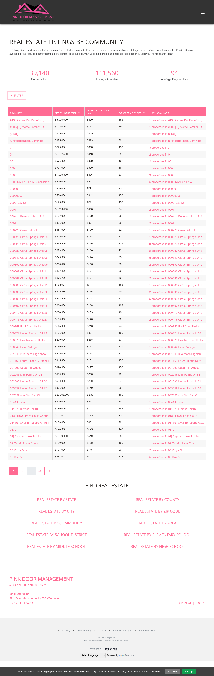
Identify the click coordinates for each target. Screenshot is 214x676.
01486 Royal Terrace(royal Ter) (29, 422)
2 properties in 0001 (161, 209)
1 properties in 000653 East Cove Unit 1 (174, 326)
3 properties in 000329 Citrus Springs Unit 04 (175, 244)
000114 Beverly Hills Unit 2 (27, 216)
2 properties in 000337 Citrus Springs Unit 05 (175, 251)
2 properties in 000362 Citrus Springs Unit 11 (175, 271)
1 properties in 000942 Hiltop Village (172, 347)
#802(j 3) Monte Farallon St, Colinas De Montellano (27, 127)
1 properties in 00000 (162, 189)
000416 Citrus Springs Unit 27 (29, 319)
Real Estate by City (56, 511)
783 (40, 471)
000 (12, 168)
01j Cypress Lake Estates (26, 436)
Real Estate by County (157, 499)
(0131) (14, 134)
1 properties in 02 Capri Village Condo (173, 443)
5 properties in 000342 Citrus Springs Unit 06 (175, 257)
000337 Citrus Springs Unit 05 (29, 251)
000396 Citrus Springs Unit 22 (29, 292)
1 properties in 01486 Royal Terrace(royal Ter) (175, 422)
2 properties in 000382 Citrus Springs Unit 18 (175, 278)
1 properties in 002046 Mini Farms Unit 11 (175, 374)
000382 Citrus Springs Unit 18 (29, 278)
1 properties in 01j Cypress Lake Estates (174, 436)
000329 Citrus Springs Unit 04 (29, 244)
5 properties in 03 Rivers (164, 457)
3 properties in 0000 (161, 175)
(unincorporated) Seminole (26, 140)
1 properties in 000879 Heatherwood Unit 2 (176, 340)
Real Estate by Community (56, 522)
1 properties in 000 (161, 168)
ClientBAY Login (122, 630)
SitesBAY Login (147, 630)
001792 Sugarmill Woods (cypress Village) (25, 367)
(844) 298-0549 (19, 593)
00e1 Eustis (17, 402)
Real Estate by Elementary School (157, 534)
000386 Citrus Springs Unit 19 (29, 285)
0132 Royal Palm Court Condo (29, 416)
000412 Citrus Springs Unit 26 (29, 312)
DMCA (102, 630)
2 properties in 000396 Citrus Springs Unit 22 (175, 292)
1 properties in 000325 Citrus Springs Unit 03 (175, 237)
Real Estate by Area (157, 522)
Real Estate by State (56, 499)
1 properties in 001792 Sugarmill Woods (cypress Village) (174, 367)
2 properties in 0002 (161, 223)
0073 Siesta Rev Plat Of (25, 395)
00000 (14, 189)
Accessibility (84, 630)
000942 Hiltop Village (23, 347)
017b (13, 429)
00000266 (16, 196)
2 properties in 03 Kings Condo (168, 450)
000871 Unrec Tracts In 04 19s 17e (29, 333)
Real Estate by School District (56, 534)
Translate (129, 655)
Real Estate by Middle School (56, 546)
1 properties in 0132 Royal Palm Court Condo (173, 416)
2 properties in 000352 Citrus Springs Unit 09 (175, 264)
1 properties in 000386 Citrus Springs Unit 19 (175, 285)
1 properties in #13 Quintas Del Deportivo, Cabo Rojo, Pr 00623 (175, 120)
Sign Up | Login (192, 603)
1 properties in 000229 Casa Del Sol (172, 230)
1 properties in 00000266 (165, 196)
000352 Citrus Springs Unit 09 (29, 264)
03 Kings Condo (20, 450)
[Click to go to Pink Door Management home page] (31, 11)
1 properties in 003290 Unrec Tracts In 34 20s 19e (175, 381)
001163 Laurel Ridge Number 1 (29, 361)
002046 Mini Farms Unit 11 (27, 374)
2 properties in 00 (160, 161)
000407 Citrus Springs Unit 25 (29, 306)
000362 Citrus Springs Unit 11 (29, 271)
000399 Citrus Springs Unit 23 (29, 299)
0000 (13, 175)
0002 (13, 223)
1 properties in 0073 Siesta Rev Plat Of (173, 395)
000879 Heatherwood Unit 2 (27, 340)
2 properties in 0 (159, 154)
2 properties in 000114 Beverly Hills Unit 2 (175, 216)
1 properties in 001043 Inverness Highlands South (176, 354)
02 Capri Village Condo (24, 443)
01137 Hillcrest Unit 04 (24, 409)
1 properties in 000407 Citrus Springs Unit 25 (175, 306)
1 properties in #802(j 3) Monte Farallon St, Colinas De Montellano (176, 127)
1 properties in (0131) (162, 134)
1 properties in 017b (161, 429)
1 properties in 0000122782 (166, 202)
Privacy (66, 630)
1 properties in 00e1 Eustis (166, 402)
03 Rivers (16, 457)
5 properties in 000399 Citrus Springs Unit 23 (175, 299)
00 (11, 161)
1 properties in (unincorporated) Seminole (175, 140)
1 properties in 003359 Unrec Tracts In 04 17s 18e (175, 388)
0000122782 (18, 202)
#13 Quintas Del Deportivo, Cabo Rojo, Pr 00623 (27, 120)
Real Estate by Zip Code (157, 511)
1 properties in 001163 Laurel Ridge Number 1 (177, 361)
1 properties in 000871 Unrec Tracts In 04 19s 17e (175, 333)
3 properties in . (159, 147)
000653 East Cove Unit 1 (25, 326)
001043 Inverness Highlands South (28, 354)
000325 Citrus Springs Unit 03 (29, 237)
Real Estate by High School (158, 546)
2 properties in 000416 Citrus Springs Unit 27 (175, 319)
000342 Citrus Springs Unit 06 (29, 257)
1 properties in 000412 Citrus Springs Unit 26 (175, 312)
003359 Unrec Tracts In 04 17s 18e (29, 388)
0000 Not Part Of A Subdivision (29, 182)
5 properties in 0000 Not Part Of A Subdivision (170, 182)
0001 (13, 209)
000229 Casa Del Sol (23, 230)
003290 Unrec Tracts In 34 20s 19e (29, 381)
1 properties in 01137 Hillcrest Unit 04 (172, 409)
